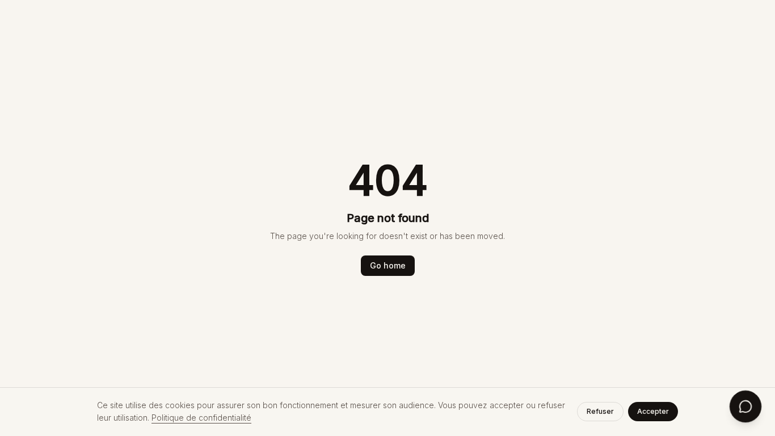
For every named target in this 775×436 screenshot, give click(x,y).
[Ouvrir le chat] (745, 406)
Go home (388, 265)
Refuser (600, 411)
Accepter (653, 411)
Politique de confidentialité (201, 417)
